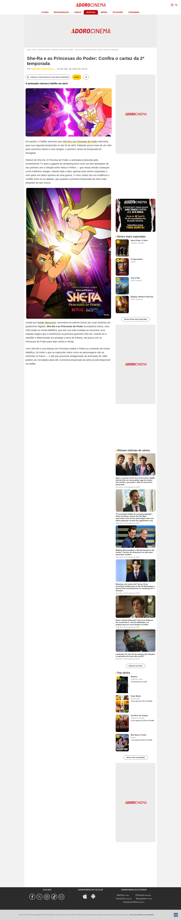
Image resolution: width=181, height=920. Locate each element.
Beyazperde (141, 898)
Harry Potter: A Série (139, 240)
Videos (77, 12)
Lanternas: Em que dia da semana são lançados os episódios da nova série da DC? (135, 655)
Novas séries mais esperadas (135, 319)
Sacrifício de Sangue (139, 715)
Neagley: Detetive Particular (142, 297)
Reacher (134, 677)
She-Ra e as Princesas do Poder (80, 141)
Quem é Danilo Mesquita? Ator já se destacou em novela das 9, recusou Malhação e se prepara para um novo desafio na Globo (134, 622)
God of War (135, 278)
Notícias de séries (44, 49)
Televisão (117, 12)
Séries (104, 12)
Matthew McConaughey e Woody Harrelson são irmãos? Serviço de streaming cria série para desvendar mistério (135, 552)
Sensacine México (131, 902)
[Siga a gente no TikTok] (54, 897)
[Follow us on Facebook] (32, 897)
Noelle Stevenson (46, 322)
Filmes (45, 12)
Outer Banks (136, 696)
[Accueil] (90, 5)
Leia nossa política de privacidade (141, 915)
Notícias (90, 12)
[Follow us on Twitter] (40, 897)
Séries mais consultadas (135, 757)
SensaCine (120, 898)
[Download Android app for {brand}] (94, 896)
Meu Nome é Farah (138, 735)
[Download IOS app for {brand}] (86, 896)
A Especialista (136, 259)
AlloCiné (120, 895)
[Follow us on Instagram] (47, 897)
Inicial (28, 49)
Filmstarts (140, 895)
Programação (61, 12)
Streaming (133, 12)
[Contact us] (61, 897)
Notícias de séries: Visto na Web (62, 49)
